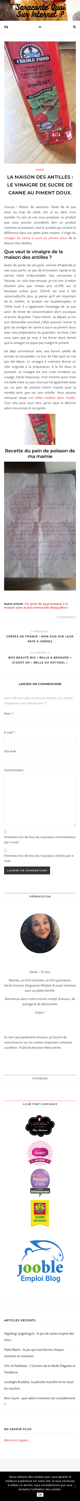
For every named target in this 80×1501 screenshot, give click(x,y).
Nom (9, 713)
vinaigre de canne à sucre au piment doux (35, 238)
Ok (40, 1494)
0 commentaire (66, 617)
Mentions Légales (16, 1440)
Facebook (40, 1078)
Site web (10, 751)
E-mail (9, 732)
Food (40, 170)
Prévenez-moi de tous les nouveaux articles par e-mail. (39, 858)
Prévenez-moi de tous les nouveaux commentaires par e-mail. (39, 839)
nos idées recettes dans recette (52, 398)
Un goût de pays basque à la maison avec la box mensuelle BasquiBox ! (36, 605)
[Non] (75, 1486)
